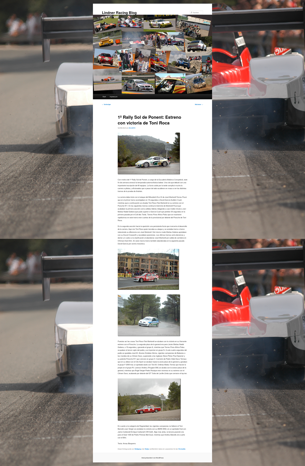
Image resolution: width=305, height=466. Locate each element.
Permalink (181, 449)
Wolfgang (138, 449)
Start (104, 96)
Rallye (147, 449)
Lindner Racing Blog (119, 12)
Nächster (199, 104)
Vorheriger (106, 104)
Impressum (113, 96)
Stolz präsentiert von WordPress (153, 458)
